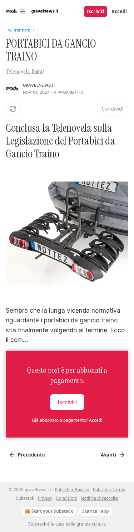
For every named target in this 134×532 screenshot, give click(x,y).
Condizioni (66, 498)
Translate (21, 30)
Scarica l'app (95, 511)
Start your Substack (52, 511)
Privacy (45, 498)
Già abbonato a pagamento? (67, 420)
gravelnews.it (39, 85)
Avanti (108, 455)
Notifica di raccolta (99, 498)
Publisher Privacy (72, 490)
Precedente (31, 455)
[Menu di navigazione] (15, 11)
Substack (37, 524)
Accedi (119, 11)
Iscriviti (95, 11)
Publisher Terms (109, 490)
